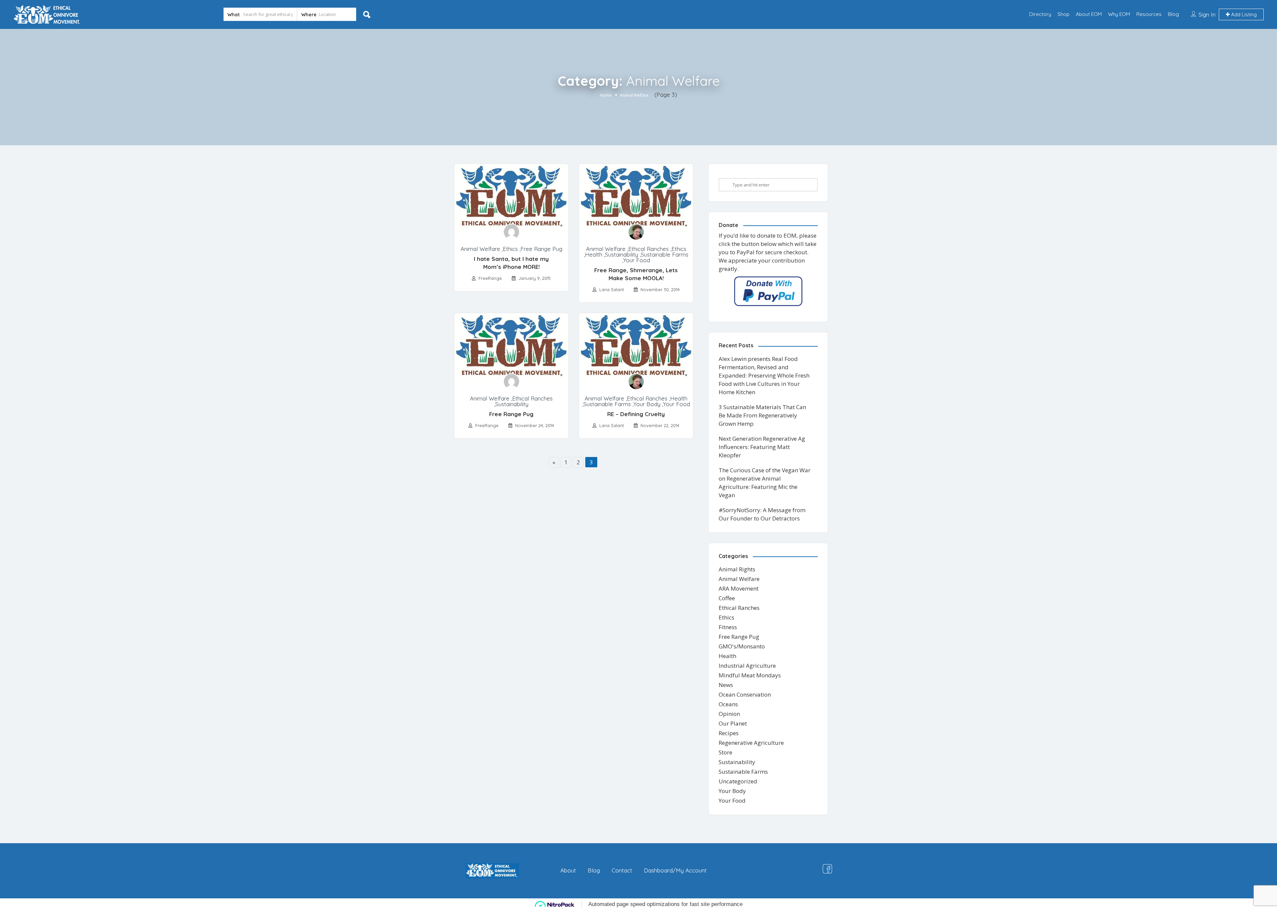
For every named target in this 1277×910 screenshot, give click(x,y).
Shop (1063, 14)
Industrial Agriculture (747, 665)
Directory (1040, 14)
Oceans (728, 704)
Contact (622, 870)
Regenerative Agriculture (751, 742)
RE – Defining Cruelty (636, 413)
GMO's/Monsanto (742, 646)
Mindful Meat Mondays (750, 675)
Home (606, 95)
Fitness (728, 627)
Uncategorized (738, 781)
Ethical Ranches (648, 248)
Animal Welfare (480, 248)
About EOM (1089, 14)
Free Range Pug (541, 248)
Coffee (727, 598)
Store (725, 752)
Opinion (729, 714)
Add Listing (1243, 14)
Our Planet (733, 723)
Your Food (636, 260)
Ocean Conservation (745, 694)
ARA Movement (739, 588)
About (568, 870)
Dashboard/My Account (675, 870)
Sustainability (621, 254)
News (726, 685)
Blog (1173, 14)
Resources (1149, 14)
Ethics (510, 248)
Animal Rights (737, 569)
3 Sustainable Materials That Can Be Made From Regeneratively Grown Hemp (762, 415)
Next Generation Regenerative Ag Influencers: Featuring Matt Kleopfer (762, 447)
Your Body (647, 403)
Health (593, 254)
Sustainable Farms (664, 254)
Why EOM (1119, 14)
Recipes (729, 733)
